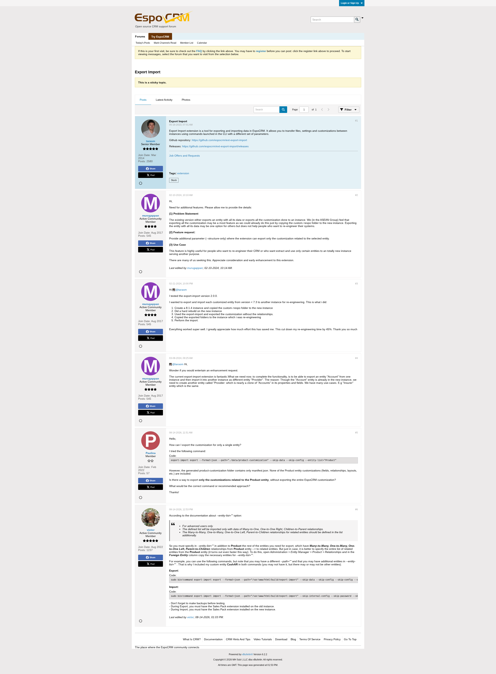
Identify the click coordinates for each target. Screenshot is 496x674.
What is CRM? (192, 639)
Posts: (142, 161)
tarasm (182, 289)
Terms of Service (309, 639)
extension (183, 173)
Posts (143, 99)
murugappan (195, 267)
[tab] (143, 100)
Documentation (213, 639)
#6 (356, 509)
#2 (356, 195)
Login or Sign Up (350, 3)
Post (152, 175)
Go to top (350, 639)
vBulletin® (247, 654)
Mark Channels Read (165, 43)
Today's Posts (143, 43)
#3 (356, 283)
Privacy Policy (332, 639)
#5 (356, 432)
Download (281, 639)
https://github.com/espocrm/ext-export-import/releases (215, 146)
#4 (356, 358)
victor (190, 617)
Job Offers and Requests (184, 155)
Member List (186, 43)
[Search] (357, 19)
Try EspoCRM (160, 36)
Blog (293, 639)
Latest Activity (164, 99)
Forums (140, 36)
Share (152, 168)
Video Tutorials (263, 639)
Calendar (202, 43)
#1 (356, 120)
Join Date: (144, 155)
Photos (186, 99)
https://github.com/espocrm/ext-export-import (219, 140)
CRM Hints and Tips (238, 639)
